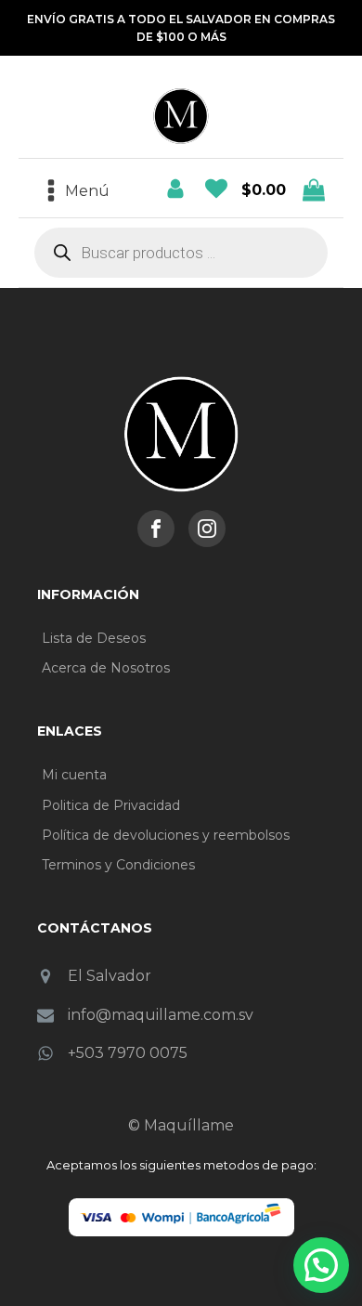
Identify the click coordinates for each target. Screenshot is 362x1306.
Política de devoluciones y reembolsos (166, 835)
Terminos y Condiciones (118, 864)
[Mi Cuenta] (175, 188)
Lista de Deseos (94, 638)
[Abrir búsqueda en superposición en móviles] (181, 252)
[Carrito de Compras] (216, 188)
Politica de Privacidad (111, 805)
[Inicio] (181, 434)
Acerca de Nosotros (106, 668)
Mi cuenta (74, 774)
